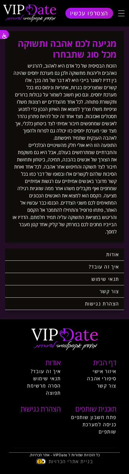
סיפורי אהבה (101, 378)
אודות (112, 254)
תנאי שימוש (105, 279)
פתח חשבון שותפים (93, 417)
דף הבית (104, 362)
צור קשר (109, 291)
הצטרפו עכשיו (89, 13)
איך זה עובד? (104, 266)
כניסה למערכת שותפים (99, 428)
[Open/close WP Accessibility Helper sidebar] (4, 34)
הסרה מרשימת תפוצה (44, 389)
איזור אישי (104, 371)
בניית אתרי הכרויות (71, 461)
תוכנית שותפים (95, 409)
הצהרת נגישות (102, 303)
